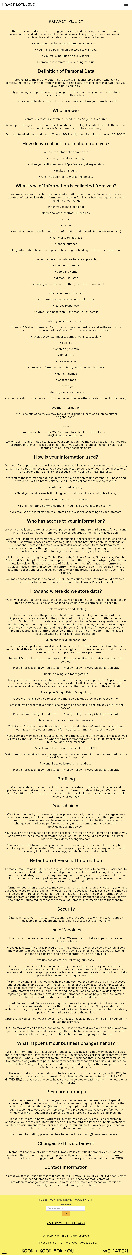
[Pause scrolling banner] (4, 1251)
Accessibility (89, 1242)
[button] (126, 4)
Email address (66, 1204)
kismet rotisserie (18, 4)
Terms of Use (68, 1242)
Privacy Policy (46, 1242)
